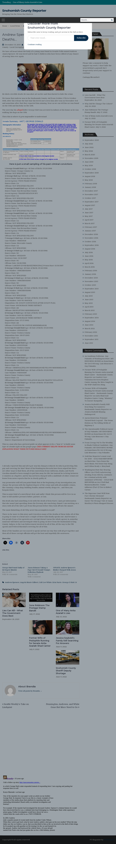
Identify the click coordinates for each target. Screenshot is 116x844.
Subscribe (81, 38)
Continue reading (35, 44)
